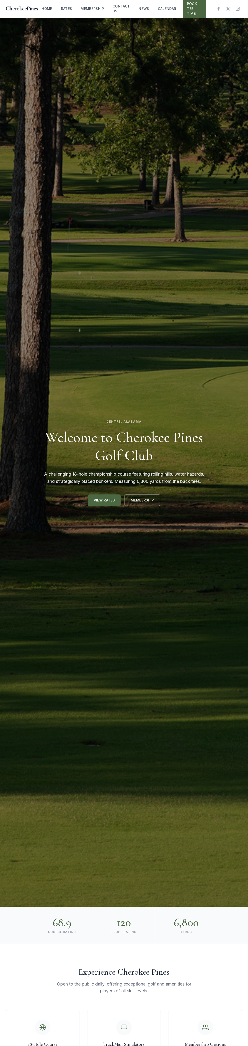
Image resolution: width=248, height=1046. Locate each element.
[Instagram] (237, 8)
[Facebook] (218, 8)
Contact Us (121, 8)
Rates (66, 9)
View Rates (104, 500)
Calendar (167, 9)
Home (47, 9)
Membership (92, 9)
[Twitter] (228, 8)
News (144, 9)
